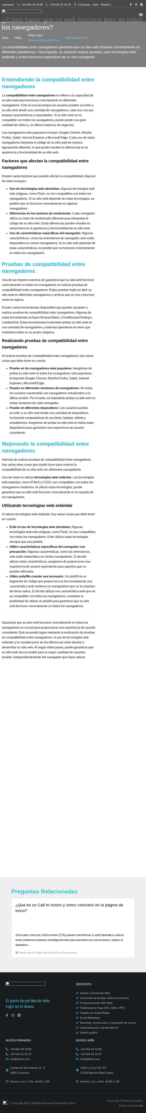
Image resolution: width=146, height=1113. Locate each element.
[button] (141, 14)
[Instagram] (136, 4)
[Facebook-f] (130, 4)
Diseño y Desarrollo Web (43, 40)
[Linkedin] (141, 4)
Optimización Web (76, 37)
